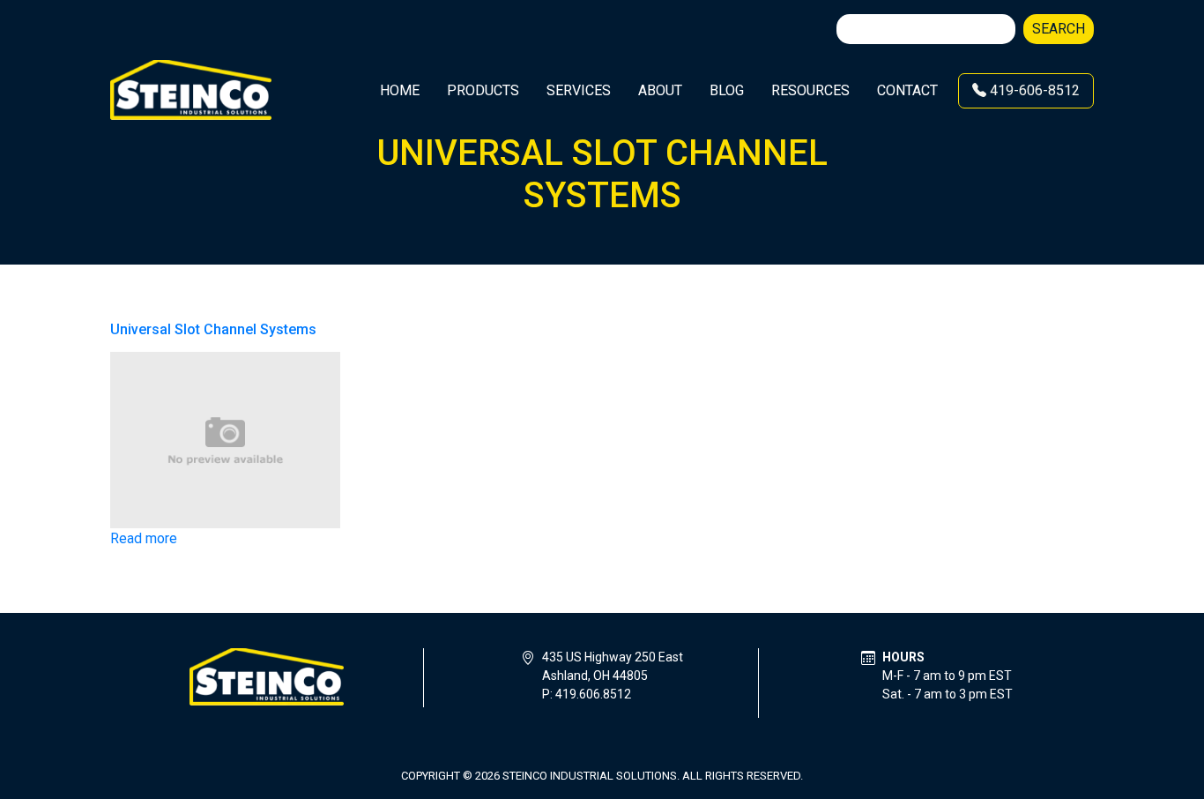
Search (1058, 28)
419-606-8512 (1033, 90)
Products (483, 90)
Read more (143, 538)
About (660, 90)
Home (400, 90)
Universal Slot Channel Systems (213, 329)
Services (578, 90)
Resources (810, 90)
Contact (907, 90)
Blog (727, 90)
